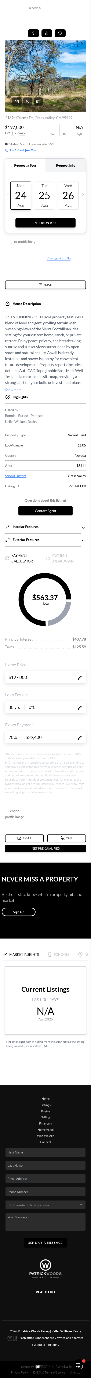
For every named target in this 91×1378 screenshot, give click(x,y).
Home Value (46, 1129)
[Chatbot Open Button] (79, 1366)
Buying (45, 1111)
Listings (46, 1105)
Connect (45, 1142)
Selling (45, 1117)
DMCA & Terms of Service (49, 1372)
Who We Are (45, 1136)
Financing (45, 1123)
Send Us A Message (45, 1242)
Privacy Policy (19, 1372)
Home (46, 1098)
